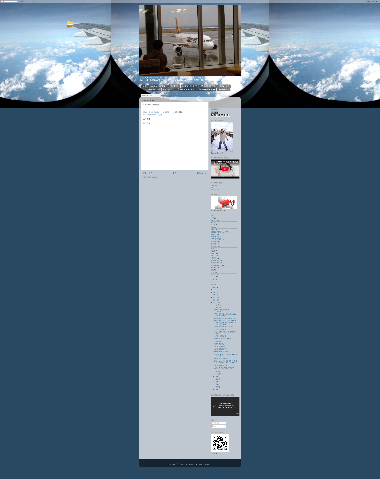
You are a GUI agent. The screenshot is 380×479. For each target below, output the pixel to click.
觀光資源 (159, 115)
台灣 (212, 229)
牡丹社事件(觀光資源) (221, 351)
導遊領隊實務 (215, 263)
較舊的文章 (202, 173)
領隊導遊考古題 (224, 86)
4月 (216, 389)
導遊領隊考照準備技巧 (189, 86)
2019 (215, 287)
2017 (215, 292)
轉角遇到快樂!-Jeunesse (207, 89)
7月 (216, 381)
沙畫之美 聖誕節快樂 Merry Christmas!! (222, 310)
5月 (216, 387)
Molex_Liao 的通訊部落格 (158, 86)
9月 (216, 376)
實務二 (213, 255)
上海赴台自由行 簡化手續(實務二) (224, 326)
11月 (216, 371)
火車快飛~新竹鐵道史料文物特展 (224, 368)
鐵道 (212, 272)
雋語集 (213, 251)
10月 (216, 374)
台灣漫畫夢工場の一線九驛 (219, 232)
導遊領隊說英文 (216, 265)
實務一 (213, 253)
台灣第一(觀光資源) (220, 336)
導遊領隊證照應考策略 (207, 86)
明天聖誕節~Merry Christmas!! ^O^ (225, 318)
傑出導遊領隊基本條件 (221, 358)
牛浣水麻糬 (217, 307)
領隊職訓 (214, 258)
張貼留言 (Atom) (152, 177)
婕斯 (212, 248)
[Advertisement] (222, 102)
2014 (215, 300)
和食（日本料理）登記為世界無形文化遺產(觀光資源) (225, 314)
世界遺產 (214, 227)
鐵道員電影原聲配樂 (220, 349)
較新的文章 (147, 173)
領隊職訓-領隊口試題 (170, 89)
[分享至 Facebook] (180, 112)
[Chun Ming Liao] (212, 187)
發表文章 (216, 423)
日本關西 (214, 222)
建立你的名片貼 (215, 189)
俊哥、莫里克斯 (216, 239)
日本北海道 (214, 220)
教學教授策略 (174, 86)
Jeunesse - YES (223, 89)
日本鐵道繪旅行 (219, 344)
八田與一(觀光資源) (220, 329)
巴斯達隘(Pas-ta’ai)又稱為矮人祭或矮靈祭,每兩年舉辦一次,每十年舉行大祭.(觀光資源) (225, 322)
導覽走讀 (214, 267)
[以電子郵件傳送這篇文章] (174, 112)
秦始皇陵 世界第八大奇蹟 (222, 338)
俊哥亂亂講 (214, 241)
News (212, 277)
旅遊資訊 (214, 246)
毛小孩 (213, 225)
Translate (176, 95)
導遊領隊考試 (151, 115)
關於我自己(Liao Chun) (187, 89)
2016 (215, 295)
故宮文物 (214, 244)
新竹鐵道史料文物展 (220, 365)
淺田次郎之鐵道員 (219, 346)
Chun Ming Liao (214, 185)
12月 (216, 305)
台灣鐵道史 (217, 341)
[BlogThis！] (176, 112)
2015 (215, 297)
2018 (215, 289)
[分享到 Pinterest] (182, 112)
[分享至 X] (178, 112)
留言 (215, 426)
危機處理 (214, 234)
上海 (212, 218)
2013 (215, 302)
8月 (216, 379)
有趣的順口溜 (215, 237)
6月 (216, 384)
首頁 (144, 86)
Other (213, 279)
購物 (212, 270)
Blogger (207, 464)
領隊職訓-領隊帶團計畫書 (151, 89)
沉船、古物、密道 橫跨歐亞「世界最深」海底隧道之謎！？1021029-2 (225, 361)
